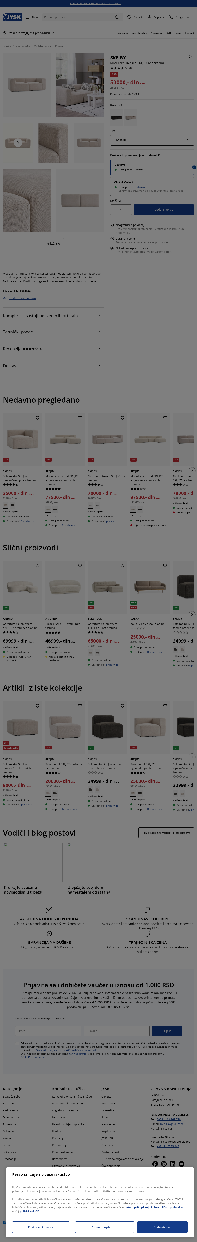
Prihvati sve (162, 1227)
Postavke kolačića (41, 1227)
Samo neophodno (104, 1227)
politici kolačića (30, 1211)
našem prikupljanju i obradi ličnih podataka (153, 1207)
